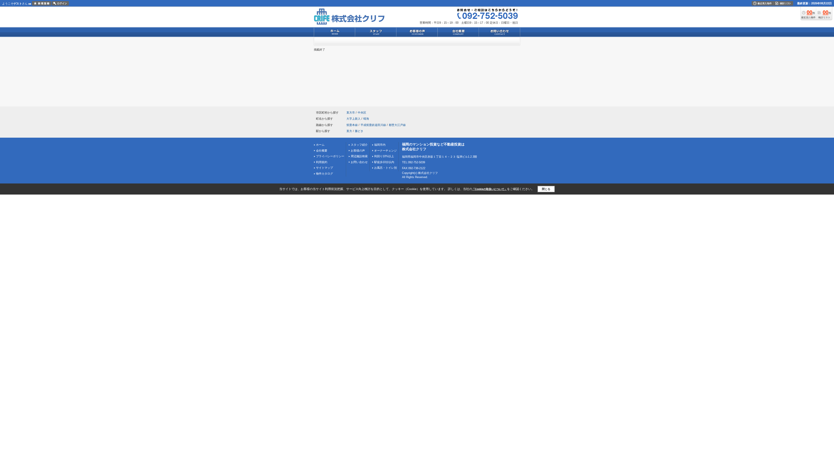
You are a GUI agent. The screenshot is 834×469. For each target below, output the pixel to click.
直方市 (350, 112)
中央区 (362, 112)
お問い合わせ (359, 162)
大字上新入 (353, 118)
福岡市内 (380, 144)
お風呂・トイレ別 (385, 167)
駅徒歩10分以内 (384, 162)
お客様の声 (358, 150)
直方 (349, 131)
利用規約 (321, 162)
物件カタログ (324, 173)
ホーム (320, 144)
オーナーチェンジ (385, 150)
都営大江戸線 (397, 125)
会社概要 (321, 150)
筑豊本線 (352, 125)
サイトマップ (324, 167)
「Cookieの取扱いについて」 (489, 189)
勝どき (359, 131)
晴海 (366, 118)
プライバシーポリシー (330, 156)
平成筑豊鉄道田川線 (373, 125)
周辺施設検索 (359, 156)
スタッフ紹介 (359, 144)
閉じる (546, 189)
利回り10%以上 (384, 156)
